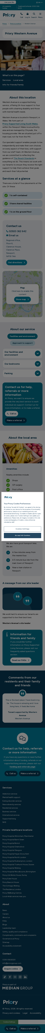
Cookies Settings (22, 529)
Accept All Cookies (22, 535)
